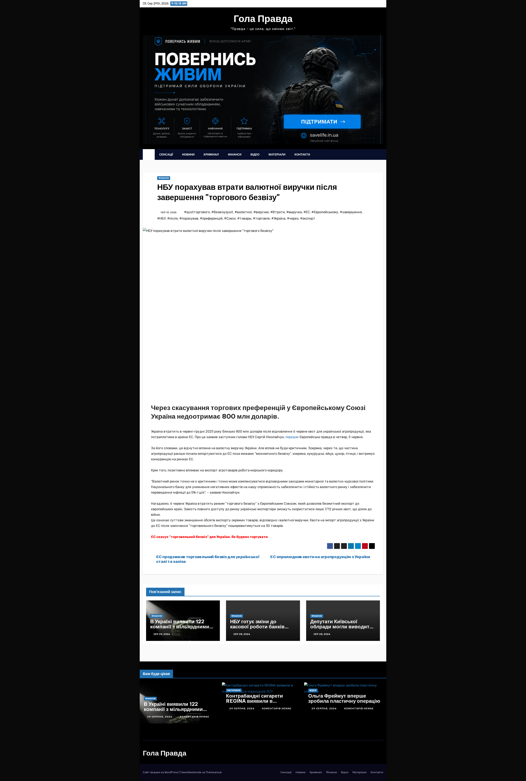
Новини (188, 154)
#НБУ (161, 218)
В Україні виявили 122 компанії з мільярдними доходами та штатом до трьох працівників (179, 629)
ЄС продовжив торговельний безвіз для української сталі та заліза (207, 559)
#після (172, 218)
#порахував (188, 218)
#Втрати (277, 212)
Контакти (302, 154)
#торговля (261, 218)
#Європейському (324, 212)
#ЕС (306, 212)
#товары (244, 218)
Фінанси (234, 154)
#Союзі (230, 218)
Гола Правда (263, 18)
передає (292, 437)
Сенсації (166, 154)
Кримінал (211, 154)
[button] (371, 154)
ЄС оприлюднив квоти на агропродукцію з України (320, 556)
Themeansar (214, 772)
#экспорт (307, 218)
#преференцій (211, 218)
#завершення (351, 212)
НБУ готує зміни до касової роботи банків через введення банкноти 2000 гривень (261, 629)
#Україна (278, 218)
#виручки (261, 212)
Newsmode (194, 772)
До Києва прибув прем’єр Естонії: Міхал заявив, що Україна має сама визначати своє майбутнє (159, 711)
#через (293, 218)
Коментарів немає (175, 716)
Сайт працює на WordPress (161, 772)
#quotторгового (197, 212)
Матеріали (277, 154)
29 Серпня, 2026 (141, 716)
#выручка (294, 212)
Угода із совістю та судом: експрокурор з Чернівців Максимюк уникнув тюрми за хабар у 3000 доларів (242, 711)
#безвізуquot (222, 212)
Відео (255, 154)
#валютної (243, 212)
